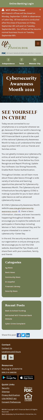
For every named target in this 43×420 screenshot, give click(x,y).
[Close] (40, 10)
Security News (11, 291)
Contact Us (7, 348)
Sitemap (6, 392)
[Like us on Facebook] (4, 358)
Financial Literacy (12, 286)
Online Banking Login (21, 3)
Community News (12, 277)
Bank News (10, 272)
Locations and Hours (11, 352)
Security (5, 388)
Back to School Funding (15, 311)
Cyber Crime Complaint (15, 324)
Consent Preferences (11, 402)
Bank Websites (7, 414)
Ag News (9, 268)
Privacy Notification (11, 395)
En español (10, 282)
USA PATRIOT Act (9, 398)
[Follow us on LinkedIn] (11, 358)
